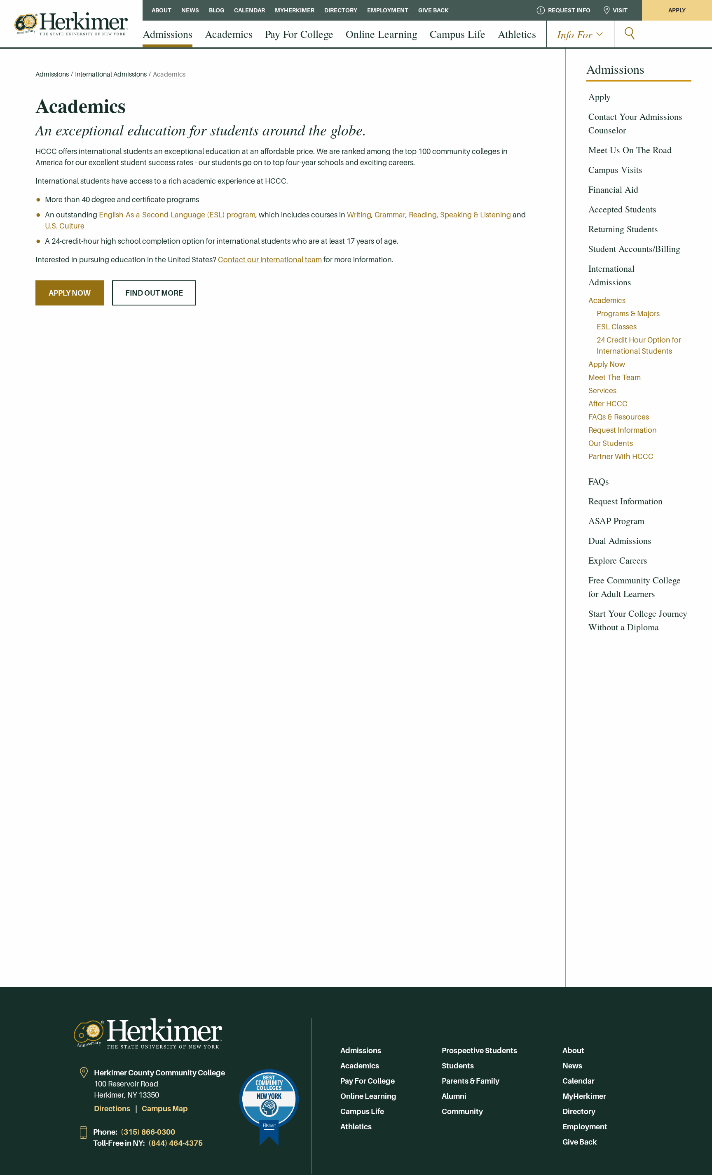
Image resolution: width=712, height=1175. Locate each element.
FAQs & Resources (618, 417)
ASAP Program (616, 521)
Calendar (578, 1081)
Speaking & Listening (475, 214)
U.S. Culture (64, 225)
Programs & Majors (628, 313)
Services (602, 390)
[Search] (630, 34)
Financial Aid (613, 189)
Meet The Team (614, 377)
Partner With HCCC (620, 456)
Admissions (52, 74)
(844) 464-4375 (175, 1143)
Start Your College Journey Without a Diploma (637, 620)
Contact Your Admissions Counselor (635, 123)
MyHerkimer (584, 1096)
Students (458, 1065)
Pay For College (367, 1081)
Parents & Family (470, 1081)
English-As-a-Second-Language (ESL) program (177, 214)
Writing (359, 214)
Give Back (579, 1142)
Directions (112, 1108)
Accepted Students (622, 209)
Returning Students (623, 229)
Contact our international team (270, 259)
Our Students (610, 443)
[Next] (683, 275)
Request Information (622, 430)
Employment (584, 1126)
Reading (423, 214)
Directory (578, 1111)
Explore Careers (617, 560)
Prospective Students (479, 1050)
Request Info (569, 10)
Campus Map (165, 1108)
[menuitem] (167, 34)
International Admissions (611, 275)
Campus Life (362, 1111)
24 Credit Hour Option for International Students (639, 345)
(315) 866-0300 (148, 1132)
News (572, 1065)
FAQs (598, 481)
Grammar (390, 214)
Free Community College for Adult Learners (634, 586)
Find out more (154, 293)
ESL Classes (617, 326)
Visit (620, 10)
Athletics (356, 1126)
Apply (677, 10)
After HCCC (608, 403)
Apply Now (606, 364)
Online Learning (368, 1096)
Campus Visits (615, 169)
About (573, 1050)
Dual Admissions (619, 540)
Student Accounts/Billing (634, 248)
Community (462, 1111)
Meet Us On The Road (630, 150)
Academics (606, 300)
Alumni (454, 1096)
